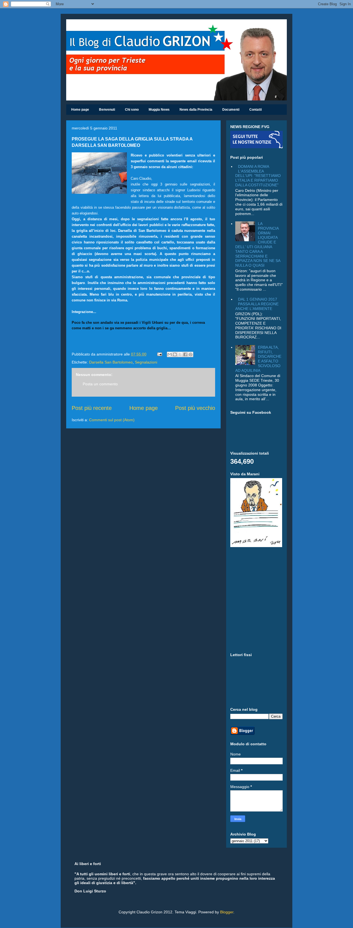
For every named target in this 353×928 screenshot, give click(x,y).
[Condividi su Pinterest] (190, 354)
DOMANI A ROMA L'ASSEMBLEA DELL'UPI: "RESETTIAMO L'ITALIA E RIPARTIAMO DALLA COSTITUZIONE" (258, 175)
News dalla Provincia (196, 110)
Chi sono (132, 110)
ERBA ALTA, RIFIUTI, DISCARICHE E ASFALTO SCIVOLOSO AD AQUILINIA (258, 359)
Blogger (226, 912)
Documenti (230, 110)
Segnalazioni (146, 362)
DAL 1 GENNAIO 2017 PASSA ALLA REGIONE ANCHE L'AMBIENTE (257, 304)
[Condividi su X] (180, 354)
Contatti (255, 110)
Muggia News (159, 110)
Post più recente (92, 408)
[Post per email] (159, 354)
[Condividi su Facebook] (185, 354)
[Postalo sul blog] (175, 354)
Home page (80, 110)
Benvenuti (107, 110)
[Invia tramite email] (169, 354)
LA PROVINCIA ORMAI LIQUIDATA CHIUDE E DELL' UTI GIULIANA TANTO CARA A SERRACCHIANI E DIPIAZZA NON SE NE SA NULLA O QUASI (257, 244)
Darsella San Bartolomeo (111, 362)
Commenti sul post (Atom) (112, 420)
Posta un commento (100, 384)
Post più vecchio (195, 408)
